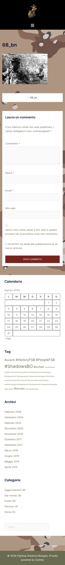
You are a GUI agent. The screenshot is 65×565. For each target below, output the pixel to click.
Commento (12, 143)
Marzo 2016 (11, 450)
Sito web (10, 208)
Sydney (40, 559)
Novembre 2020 (14, 428)
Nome (9, 172)
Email (9, 190)
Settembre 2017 (14, 444)
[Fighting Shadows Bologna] (32, 11)
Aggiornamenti (13, 489)
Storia (8, 511)
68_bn (33, 97)
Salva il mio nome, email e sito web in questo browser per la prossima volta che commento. (31, 231)
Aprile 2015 (11, 467)
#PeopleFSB (45, 360)
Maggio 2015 (12, 461)
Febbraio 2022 (13, 422)
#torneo (19, 388)
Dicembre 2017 (13, 439)
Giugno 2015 (12, 455)
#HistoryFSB (25, 360)
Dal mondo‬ (11, 495)
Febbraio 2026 (13, 411)
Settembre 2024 (14, 417)
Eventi (8, 500)
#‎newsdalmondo (32, 389)
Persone (9, 506)
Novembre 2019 (14, 433)
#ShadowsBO (19, 366)
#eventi (10, 360)
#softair (39, 367)
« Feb (8, 338)
